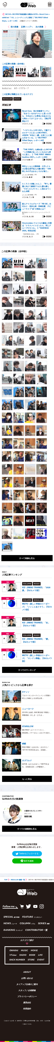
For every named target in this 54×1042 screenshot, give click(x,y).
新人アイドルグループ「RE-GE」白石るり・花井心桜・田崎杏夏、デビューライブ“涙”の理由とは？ (36, 206)
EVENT (40, 960)
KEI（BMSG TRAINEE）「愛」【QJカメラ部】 (36, 640)
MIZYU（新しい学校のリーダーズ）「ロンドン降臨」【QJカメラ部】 (37, 658)
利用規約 (27, 1009)
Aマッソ (25, 691)
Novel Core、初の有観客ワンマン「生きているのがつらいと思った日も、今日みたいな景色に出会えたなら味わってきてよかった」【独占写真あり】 (36, 116)
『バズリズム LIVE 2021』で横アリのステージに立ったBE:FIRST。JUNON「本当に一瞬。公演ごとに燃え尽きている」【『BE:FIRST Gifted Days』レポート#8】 (37, 135)
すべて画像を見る (27, 558)
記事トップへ (27, 26)
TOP (5, 880)
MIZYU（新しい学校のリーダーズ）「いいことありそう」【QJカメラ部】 (37, 606)
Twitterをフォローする (28, 853)
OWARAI (13, 951)
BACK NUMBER (17, 960)
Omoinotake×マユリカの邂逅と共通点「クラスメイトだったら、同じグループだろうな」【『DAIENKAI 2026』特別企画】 (37, 227)
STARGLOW (27, 726)
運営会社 (27, 1003)
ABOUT (27, 972)
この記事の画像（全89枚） (14, 63)
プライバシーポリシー (27, 997)
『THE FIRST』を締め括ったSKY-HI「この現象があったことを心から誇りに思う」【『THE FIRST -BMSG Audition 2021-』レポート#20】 (37, 153)
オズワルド (27, 760)
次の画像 (39, 26)
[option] (8, 71)
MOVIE (34, 951)
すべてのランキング (27, 669)
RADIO (22, 955)
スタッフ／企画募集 (27, 991)
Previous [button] (4, 814)
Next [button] (47, 814)
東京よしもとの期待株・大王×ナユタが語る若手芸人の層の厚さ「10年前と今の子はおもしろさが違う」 (36, 168)
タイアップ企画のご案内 (27, 984)
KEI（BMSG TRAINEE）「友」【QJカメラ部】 (36, 624)
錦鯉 (24, 743)
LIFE (40, 955)
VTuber (13, 955)
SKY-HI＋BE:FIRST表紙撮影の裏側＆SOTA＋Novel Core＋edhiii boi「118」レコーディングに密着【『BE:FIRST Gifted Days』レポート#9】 (26, 17)
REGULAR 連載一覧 (18, 880)
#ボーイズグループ (21, 88)
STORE (31, 960)
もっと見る (27, 778)
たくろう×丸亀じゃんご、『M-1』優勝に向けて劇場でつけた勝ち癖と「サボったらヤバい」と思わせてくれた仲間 (37, 187)
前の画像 (14, 26)
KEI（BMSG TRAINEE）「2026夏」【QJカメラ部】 (36, 589)
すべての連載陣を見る (27, 828)
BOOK (32, 955)
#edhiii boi (6, 88)
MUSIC (24, 951)
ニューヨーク (28, 708)
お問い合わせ (27, 978)
